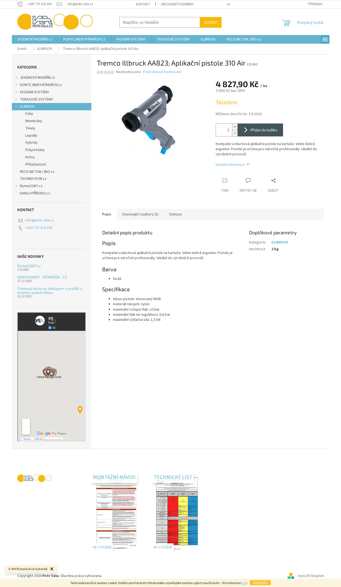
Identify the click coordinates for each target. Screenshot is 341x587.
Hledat (210, 22)
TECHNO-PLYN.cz (33, 178)
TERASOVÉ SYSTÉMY (36, 99)
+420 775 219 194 (38, 228)
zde (244, 583)
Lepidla (31, 135)
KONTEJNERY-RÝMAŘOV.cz (41, 85)
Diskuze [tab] (175, 214)
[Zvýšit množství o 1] (234, 127)
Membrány (33, 121)
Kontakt (143, 4)
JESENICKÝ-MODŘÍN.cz (37, 77)
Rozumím (260, 583)
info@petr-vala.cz (39, 220)
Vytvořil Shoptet (311, 576)
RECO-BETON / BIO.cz (37, 171)
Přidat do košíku (263, 130)
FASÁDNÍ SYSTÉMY (34, 92)
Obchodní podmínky (177, 4)
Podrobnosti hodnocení (162, 72)
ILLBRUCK (27, 106)
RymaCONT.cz (31, 186)
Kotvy (30, 157)
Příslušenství (35, 164)
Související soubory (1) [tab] (140, 214)
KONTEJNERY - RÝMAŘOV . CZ (42, 277)
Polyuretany (35, 150)
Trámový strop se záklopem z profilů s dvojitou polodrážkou (49, 290)
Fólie (29, 113)
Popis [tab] (106, 214)
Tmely (30, 128)
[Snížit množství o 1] (234, 133)
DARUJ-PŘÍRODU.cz (35, 193)
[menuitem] (35, 39)
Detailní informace (230, 164)
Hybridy (31, 142)
